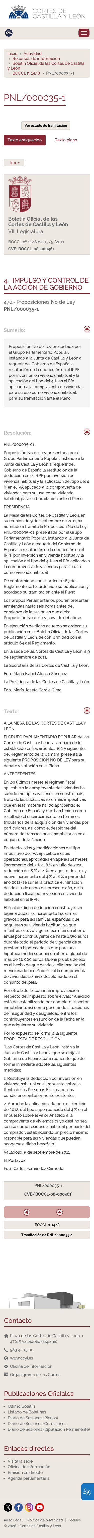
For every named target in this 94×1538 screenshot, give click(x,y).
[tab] (25, 140)
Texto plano (66, 140)
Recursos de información (36, 58)
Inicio (13, 53)
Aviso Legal (13, 1520)
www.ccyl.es (21, 1358)
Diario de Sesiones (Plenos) (33, 1417)
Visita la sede (20, 1461)
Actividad (33, 53)
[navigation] (47, 1350)
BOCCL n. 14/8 (26, 73)
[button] (27, 1212)
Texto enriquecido (25, 140)
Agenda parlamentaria (29, 1478)
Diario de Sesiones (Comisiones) (37, 1423)
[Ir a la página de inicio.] (47, 13)
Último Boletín (21, 1406)
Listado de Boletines (27, 1412)
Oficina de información (29, 1466)
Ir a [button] (13, 162)
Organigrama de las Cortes (35, 1374)
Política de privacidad (45, 1520)
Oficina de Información (31, 1366)
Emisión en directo (25, 1472)
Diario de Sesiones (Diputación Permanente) (49, 1429)
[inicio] (87, 329)
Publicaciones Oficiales (39, 1394)
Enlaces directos (29, 1449)
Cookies (74, 1520)
